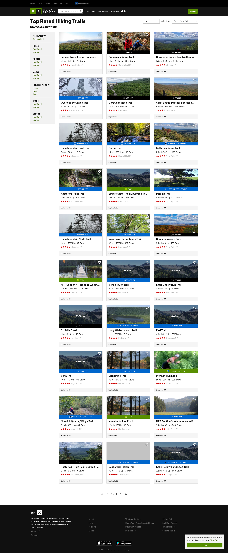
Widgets (92, 527)
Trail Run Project (169, 523)
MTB (40, 3)
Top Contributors (132, 519)
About (91, 519)
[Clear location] (196, 21)
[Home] (44, 11)
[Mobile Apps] (123, 11)
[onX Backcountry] (81, 3)
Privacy (126, 550)
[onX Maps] (36, 514)
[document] (204, 541)
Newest (36, 52)
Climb (32, 3)
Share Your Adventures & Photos (139, 523)
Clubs (91, 530)
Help (91, 523)
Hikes (35, 88)
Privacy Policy (214, 540)
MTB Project (130, 530)
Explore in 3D (65, 71)
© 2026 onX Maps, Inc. (107, 550)
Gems (35, 94)
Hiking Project (168, 519)
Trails (35, 91)
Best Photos (103, 11)
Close (204, 545)
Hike (48, 3)
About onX (36, 531)
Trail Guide (91, 11)
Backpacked (38, 39)
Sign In (193, 11)
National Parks (168, 530)
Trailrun (58, 3)
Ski (67, 3)
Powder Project (168, 527)
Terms (119, 550)
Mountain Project (133, 527)
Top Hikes (114, 11)
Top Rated (37, 49)
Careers (34, 535)
